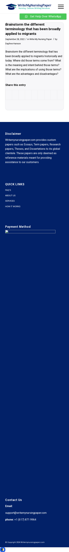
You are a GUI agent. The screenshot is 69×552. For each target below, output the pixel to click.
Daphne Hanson (13, 43)
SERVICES (10, 201)
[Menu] (59, 6)
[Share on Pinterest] (28, 95)
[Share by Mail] (60, 95)
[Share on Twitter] (15, 95)
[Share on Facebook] (9, 95)
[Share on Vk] (47, 95)
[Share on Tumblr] (41, 95)
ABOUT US (10, 195)
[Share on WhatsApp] (22, 95)
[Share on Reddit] (54, 95)
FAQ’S (8, 190)
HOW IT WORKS (12, 206)
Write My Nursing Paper (40, 39)
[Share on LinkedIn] (34, 95)
